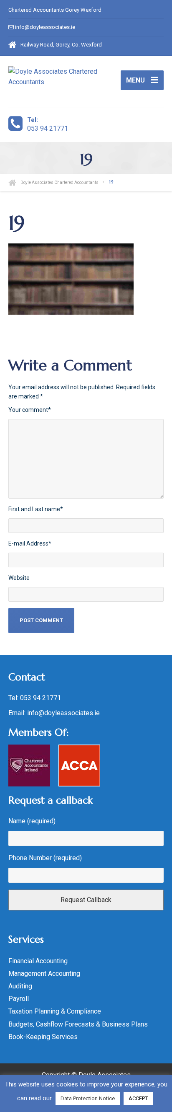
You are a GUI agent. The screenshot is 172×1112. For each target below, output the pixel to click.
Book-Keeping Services (43, 1037)
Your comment (29, 409)
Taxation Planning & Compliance (54, 1011)
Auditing (20, 986)
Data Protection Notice (88, 1098)
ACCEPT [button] (138, 1098)
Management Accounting (44, 974)
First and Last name (35, 509)
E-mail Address (29, 543)
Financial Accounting (38, 961)
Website (19, 577)
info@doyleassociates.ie (45, 27)
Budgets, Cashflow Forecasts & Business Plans (78, 1024)
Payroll (18, 999)
